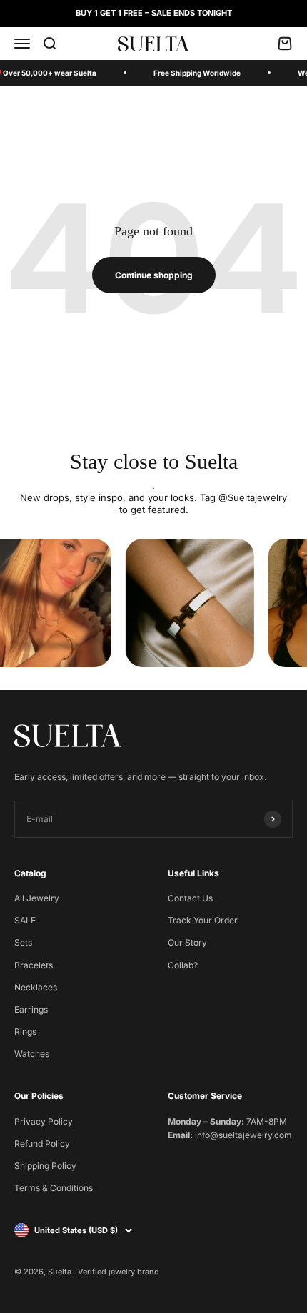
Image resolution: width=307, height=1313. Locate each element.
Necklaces (35, 987)
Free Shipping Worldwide (197, 73)
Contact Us (190, 898)
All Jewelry (36, 898)
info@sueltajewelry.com (243, 1135)
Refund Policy (42, 1143)
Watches (31, 1053)
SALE (25, 920)
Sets (23, 942)
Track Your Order (203, 920)
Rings (25, 1031)
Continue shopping (154, 275)
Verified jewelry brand (118, 1272)
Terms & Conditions (53, 1187)
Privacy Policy (43, 1121)
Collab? (183, 965)
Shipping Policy (45, 1165)
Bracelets (33, 965)
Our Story (187, 942)
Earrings (31, 1009)
